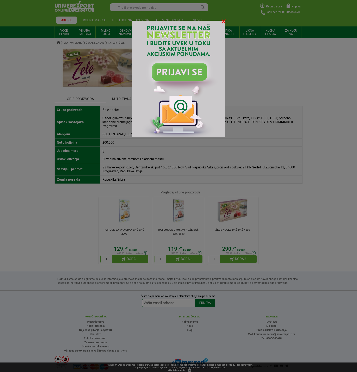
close (223, 22)
